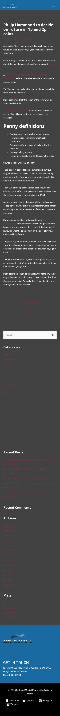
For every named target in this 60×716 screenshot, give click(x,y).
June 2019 (8, 575)
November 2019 (11, 550)
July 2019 (8, 570)
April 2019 (8, 584)
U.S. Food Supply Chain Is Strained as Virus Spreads (27, 478)
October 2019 (10, 555)
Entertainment (10, 359)
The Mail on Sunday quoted (16, 110)
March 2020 (9, 530)
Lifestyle (7, 369)
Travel (6, 389)
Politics (7, 374)
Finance (7, 364)
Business (9, 39)
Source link (8, 291)
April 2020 (8, 526)
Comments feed (11, 612)
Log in (6, 603)
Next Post (30, 310)
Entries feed (9, 608)
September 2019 (11, 560)
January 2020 (9, 540)
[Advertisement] (27, 422)
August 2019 (9, 565)
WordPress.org (10, 617)
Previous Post (30, 302)
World (6, 394)
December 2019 (11, 545)
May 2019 (8, 579)
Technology (8, 384)
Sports (6, 379)
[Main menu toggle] (53, 6)
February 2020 (10, 535)
